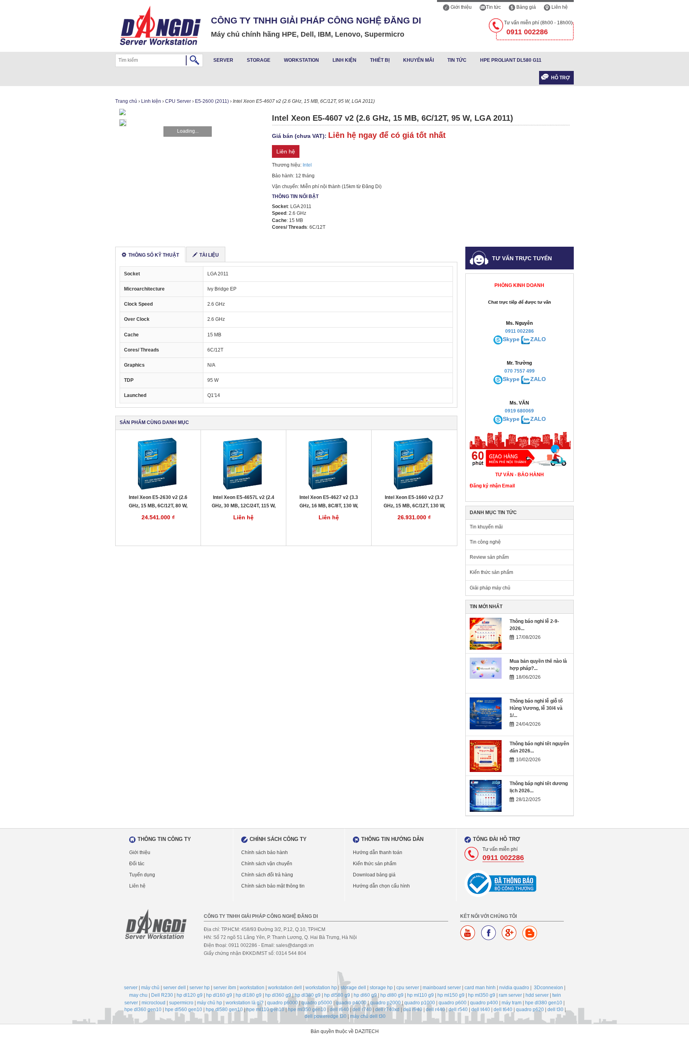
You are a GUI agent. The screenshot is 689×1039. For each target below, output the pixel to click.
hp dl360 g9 (278, 995)
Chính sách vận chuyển (266, 863)
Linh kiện (344, 60)
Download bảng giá (374, 875)
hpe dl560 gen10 (183, 1009)
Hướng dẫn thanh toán (377, 852)
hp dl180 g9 (249, 995)
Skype (511, 339)
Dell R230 (162, 995)
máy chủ (150, 987)
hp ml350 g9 (481, 995)
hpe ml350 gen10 (307, 1009)
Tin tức (493, 7)
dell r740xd (387, 1009)
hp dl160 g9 (219, 995)
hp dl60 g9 (365, 995)
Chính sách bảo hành (264, 852)
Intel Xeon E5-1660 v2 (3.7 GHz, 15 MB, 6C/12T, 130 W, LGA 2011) (414, 502)
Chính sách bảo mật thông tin (273, 886)
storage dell (353, 987)
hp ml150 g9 (451, 995)
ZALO (538, 339)
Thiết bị (380, 60)
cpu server (407, 987)
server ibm (224, 987)
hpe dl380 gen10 (543, 1003)
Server (223, 60)
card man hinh (480, 987)
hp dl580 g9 (337, 995)
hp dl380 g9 (308, 995)
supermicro (181, 1003)
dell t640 (503, 1009)
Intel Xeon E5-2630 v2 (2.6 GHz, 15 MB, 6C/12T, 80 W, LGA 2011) (158, 502)
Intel (307, 165)
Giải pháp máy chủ (490, 588)
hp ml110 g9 (420, 995)
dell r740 (362, 1009)
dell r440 (435, 1009)
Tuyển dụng (142, 875)
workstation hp (321, 987)
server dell (174, 987)
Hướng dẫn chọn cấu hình (381, 886)
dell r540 (458, 1009)
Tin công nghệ (485, 542)
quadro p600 (453, 1003)
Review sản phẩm (489, 557)
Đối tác (136, 863)
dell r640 (339, 1009)
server (131, 987)
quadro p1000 (419, 1003)
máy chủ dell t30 (368, 1016)
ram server (510, 995)
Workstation (301, 60)
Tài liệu (209, 255)
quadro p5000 (316, 1003)
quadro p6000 (282, 1003)
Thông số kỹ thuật (153, 255)
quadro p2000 (385, 1003)
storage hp (381, 987)
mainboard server (442, 987)
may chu (138, 995)
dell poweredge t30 (325, 1016)
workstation (252, 987)
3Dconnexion (548, 987)
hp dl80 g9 (392, 995)
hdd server (537, 995)
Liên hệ (559, 7)
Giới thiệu (460, 7)
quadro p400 (484, 1003)
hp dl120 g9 (190, 995)
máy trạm (512, 1003)
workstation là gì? (245, 1003)
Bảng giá (525, 7)
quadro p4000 (351, 1003)
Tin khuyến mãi (486, 527)
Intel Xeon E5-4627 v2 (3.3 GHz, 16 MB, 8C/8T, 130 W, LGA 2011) (328, 502)
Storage (258, 60)
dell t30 (555, 1009)
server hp (199, 987)
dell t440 (480, 1009)
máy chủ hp (209, 1003)
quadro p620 (530, 1009)
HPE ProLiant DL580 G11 (510, 60)
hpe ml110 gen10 (265, 1009)
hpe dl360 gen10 (142, 1009)
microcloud (153, 1003)
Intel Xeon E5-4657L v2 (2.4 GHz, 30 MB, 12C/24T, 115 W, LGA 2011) (244, 502)
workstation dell (285, 987)
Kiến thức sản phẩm (491, 572)
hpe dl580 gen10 (224, 1009)
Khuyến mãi (418, 60)
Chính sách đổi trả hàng (267, 875)
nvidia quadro (514, 987)
